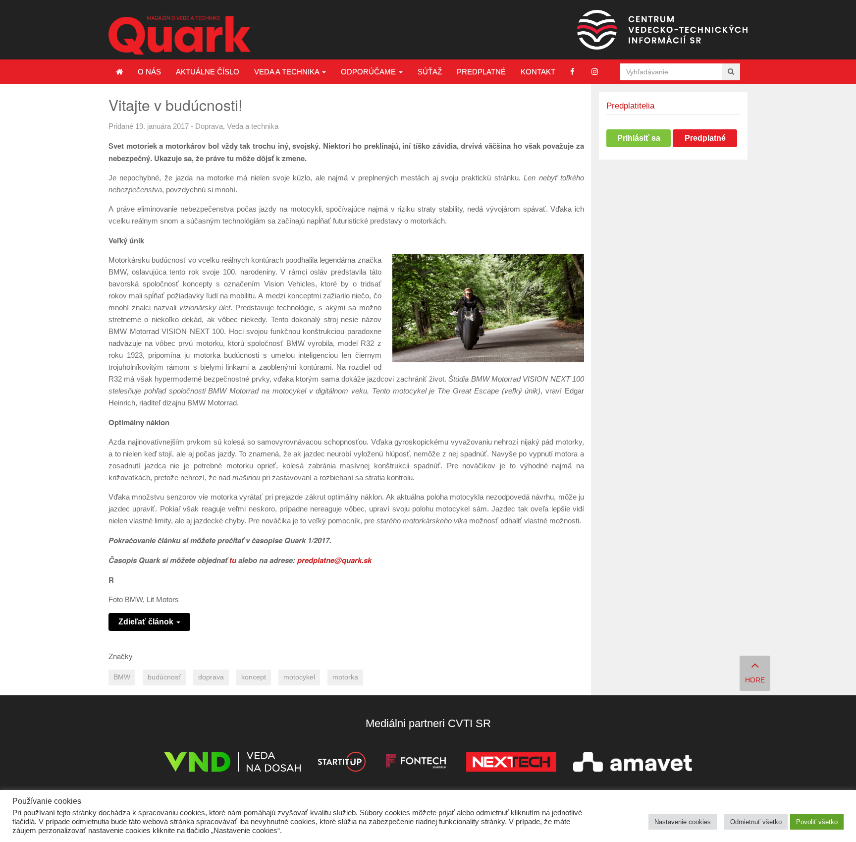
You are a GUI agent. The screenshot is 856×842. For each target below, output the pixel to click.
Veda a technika (287, 71)
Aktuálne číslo (207, 71)
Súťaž (430, 71)
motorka (345, 677)
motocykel (299, 677)
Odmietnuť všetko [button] (756, 822)
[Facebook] (572, 71)
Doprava (209, 126)
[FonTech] (415, 763)
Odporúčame (369, 71)
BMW (121, 677)
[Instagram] (594, 71)
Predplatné (481, 71)
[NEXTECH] (511, 763)
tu (232, 560)
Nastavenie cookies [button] (682, 822)
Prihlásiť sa (638, 138)
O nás (149, 71)
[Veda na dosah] (232, 763)
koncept (253, 677)
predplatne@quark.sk (334, 560)
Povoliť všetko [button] (817, 822)
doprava (211, 677)
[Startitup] (341, 763)
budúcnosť (164, 677)
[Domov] (119, 71)
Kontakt (538, 71)
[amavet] (632, 763)
